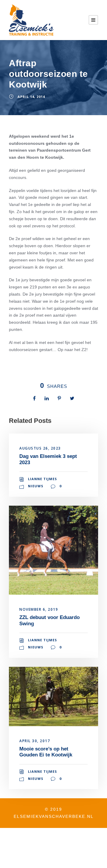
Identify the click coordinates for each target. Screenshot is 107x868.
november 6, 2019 (38, 609)
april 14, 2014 (31, 96)
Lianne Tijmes (42, 479)
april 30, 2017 (34, 740)
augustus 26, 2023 (40, 448)
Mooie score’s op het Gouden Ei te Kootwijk (45, 752)
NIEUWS (35, 486)
